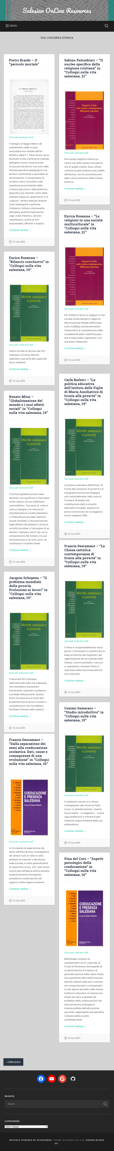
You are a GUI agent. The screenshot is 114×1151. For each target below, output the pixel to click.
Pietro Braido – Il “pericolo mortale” (24, 62)
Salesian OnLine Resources (57, 10)
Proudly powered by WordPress (30, 1140)
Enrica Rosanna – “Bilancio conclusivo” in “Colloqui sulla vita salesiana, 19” (29, 263)
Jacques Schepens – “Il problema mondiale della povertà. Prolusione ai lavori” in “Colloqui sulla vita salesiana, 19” (28, 588)
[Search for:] (57, 1104)
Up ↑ (57, 1143)
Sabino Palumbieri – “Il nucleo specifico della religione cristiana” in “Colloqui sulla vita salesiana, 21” (83, 68)
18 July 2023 (18, 242)
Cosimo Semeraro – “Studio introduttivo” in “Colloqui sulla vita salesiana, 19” (84, 714)
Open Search (106, 26)
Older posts (14, 1062)
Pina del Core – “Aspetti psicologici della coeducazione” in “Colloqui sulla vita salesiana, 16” (83, 866)
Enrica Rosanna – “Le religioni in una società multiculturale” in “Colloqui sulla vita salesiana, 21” (83, 224)
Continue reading (24, 230)
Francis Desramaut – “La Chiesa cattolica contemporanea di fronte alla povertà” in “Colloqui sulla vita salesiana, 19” (84, 556)
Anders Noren (95, 1140)
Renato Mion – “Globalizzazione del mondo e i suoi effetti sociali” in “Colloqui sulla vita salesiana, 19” (28, 404)
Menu (13, 25)
